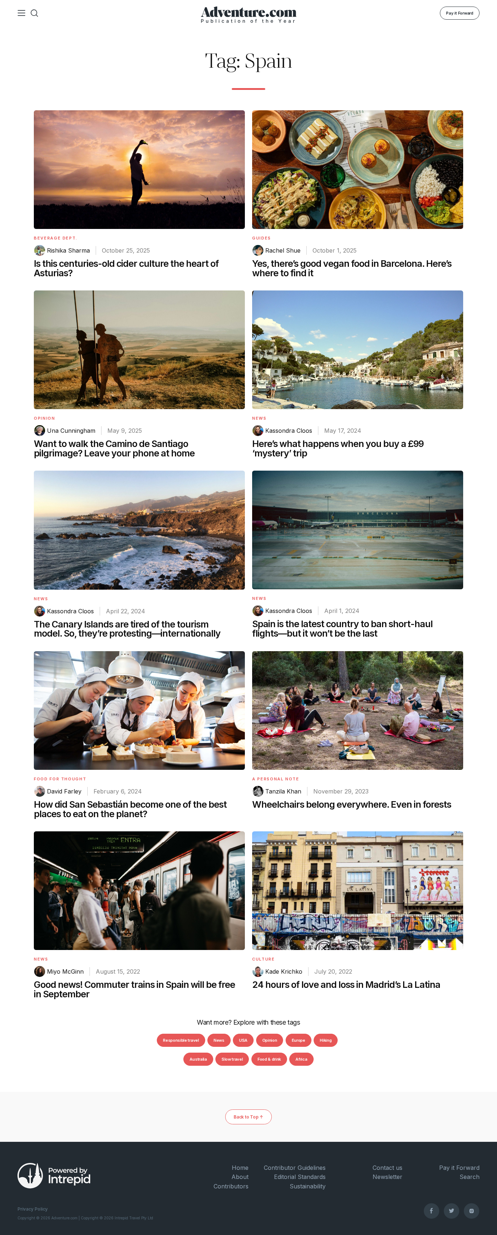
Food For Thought (60, 778)
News (259, 418)
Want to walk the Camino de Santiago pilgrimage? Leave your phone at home (114, 448)
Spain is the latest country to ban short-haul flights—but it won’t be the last (342, 628)
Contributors (231, 1186)
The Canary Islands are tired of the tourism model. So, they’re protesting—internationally (127, 629)
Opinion (44, 418)
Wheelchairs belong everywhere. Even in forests (351, 804)
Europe (298, 1040)
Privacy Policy (32, 1209)
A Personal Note (275, 778)
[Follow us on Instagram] (472, 1210)
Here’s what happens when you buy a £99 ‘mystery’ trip (338, 448)
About (240, 1176)
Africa (301, 1059)
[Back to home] (249, 13)
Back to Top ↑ (248, 1117)
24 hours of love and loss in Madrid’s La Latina (346, 984)
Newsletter (387, 1176)
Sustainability (308, 1186)
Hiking (325, 1040)
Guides (261, 238)
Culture (263, 959)
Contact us (387, 1167)
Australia (198, 1059)
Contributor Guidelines (295, 1167)
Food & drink (269, 1059)
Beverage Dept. (55, 238)
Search (470, 1176)
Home (240, 1167)
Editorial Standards (300, 1176)
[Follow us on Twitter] (452, 1210)
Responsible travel (181, 1040)
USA (243, 1040)
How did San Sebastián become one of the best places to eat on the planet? (130, 809)
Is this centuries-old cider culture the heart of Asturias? (126, 268)
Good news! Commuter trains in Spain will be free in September (134, 989)
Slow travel (232, 1059)
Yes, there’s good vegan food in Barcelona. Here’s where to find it (352, 268)
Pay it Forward (459, 13)
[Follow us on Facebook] (432, 1210)
